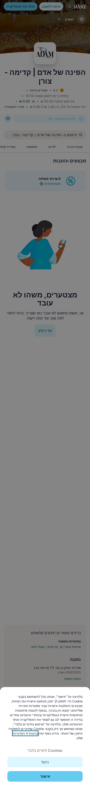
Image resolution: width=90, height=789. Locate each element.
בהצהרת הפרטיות (25, 733)
